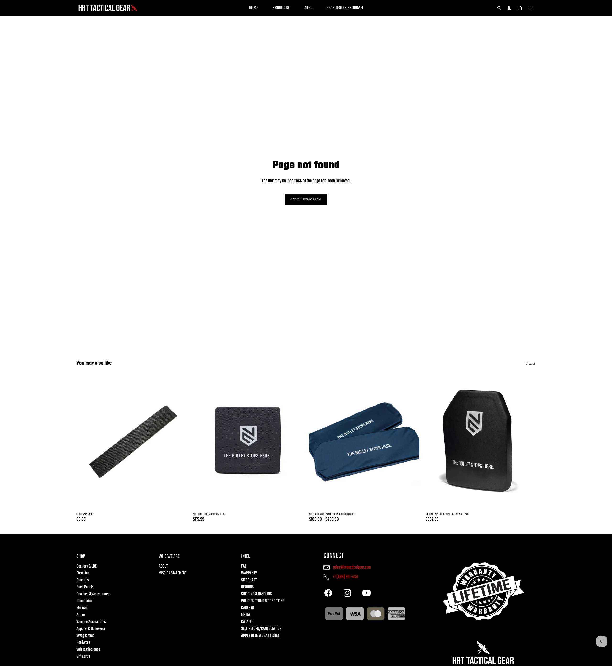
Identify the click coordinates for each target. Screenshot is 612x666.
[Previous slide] (202, 441)
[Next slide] (293, 441)
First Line (82, 573)
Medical (81, 608)
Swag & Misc (85, 636)
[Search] (499, 8)
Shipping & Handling (256, 594)
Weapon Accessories (91, 622)
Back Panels (85, 587)
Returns (247, 587)
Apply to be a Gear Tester (260, 636)
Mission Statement (172, 573)
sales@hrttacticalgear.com (352, 567)
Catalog (247, 622)
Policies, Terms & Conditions (262, 601)
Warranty (249, 573)
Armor (80, 615)
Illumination (84, 601)
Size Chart (249, 580)
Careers (247, 608)
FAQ (244, 566)
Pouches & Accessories (92, 594)
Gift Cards (83, 656)
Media (245, 615)
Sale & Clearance (88, 649)
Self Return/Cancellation (261, 629)
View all (531, 364)
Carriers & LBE (86, 566)
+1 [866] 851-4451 (345, 577)
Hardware (83, 642)
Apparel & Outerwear (90, 629)
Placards (82, 580)
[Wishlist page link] (530, 7)
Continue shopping (306, 199)
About (163, 566)
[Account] (509, 8)
